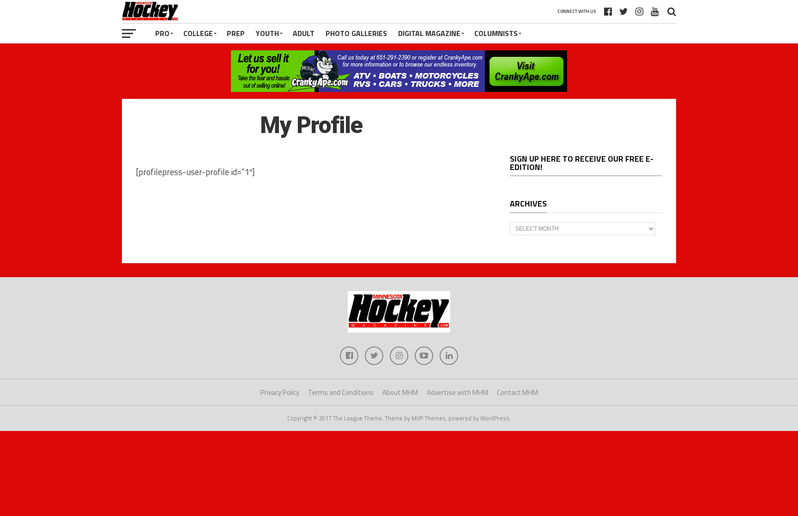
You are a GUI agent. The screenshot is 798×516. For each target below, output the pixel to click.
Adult (303, 33)
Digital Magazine (429, 33)
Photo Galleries (356, 33)
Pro (162, 33)
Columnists (496, 33)
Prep (236, 33)
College (198, 33)
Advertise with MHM (457, 392)
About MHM (400, 392)
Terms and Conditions (341, 392)
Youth (267, 33)
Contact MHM (517, 392)
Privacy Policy (279, 392)
